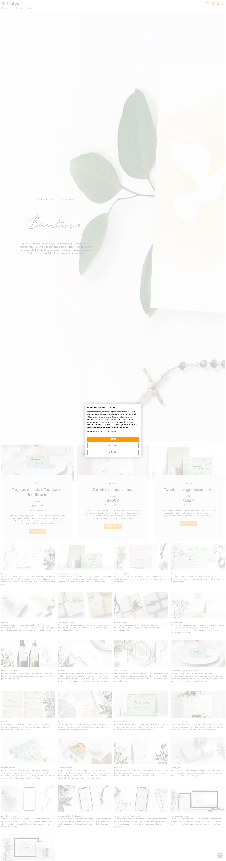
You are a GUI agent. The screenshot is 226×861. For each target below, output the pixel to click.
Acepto (113, 439)
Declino (113, 445)
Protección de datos (94, 431)
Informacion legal (109, 431)
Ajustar (112, 452)
